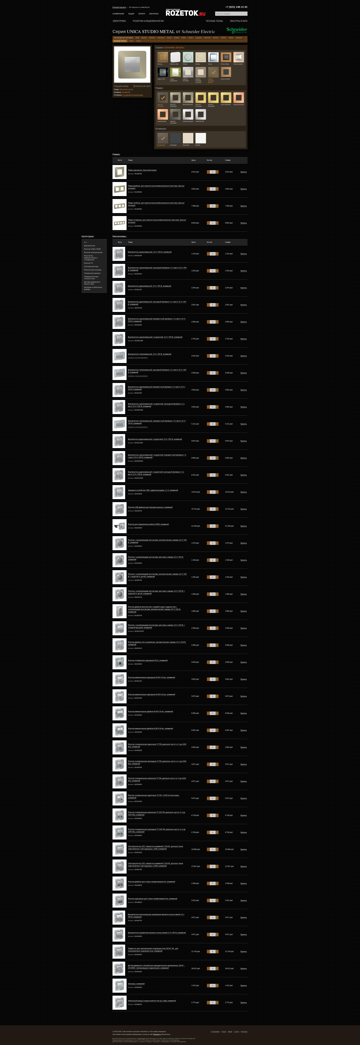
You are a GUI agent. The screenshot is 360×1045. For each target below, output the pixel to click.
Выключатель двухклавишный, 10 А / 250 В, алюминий (149, 286)
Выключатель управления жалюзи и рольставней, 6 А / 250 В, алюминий (157, 933)
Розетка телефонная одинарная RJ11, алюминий (148, 660)
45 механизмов (137, 95)
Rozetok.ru (185, 12)
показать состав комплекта (138, 358)
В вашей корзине (119, 7)
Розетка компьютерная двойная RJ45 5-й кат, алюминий (150, 712)
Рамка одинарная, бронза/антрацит (142, 170)
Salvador (239, 38)
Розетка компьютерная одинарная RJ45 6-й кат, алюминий (151, 694)
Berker (144, 38)
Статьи (236, 1031)
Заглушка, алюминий (136, 984)
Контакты (153, 14)
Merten (215, 38)
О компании (118, 14)
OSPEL (223, 38)
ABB (137, 38)
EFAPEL (152, 38)
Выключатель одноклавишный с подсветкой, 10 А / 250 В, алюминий (155, 337)
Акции (131, 14)
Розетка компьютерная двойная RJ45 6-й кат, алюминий (150, 729)
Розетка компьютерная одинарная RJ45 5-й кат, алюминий (151, 677)
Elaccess (161, 38)
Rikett (231, 38)
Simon (131, 41)
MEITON (207, 38)
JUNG (190, 38)
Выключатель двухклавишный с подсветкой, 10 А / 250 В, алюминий (155, 439)
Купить (244, 172)
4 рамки (126, 95)
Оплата (141, 14)
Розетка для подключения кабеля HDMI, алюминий (148, 524)
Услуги (223, 1031)
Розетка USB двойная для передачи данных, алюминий (150, 507)
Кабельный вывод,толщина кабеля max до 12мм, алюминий (152, 1001)
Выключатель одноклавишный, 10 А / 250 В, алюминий (150, 252)
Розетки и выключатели (148, 21)
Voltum (138, 41)
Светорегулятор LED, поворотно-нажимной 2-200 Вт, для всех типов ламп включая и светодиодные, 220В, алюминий (155, 847)
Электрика (119, 21)
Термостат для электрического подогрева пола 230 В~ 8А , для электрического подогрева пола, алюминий (153, 950)
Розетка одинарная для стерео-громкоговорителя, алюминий (152, 899)
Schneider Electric (120, 41)
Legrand (198, 38)
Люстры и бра (239, 21)
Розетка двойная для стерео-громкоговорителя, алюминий (151, 882)
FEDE (169, 38)
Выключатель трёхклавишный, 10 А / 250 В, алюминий (149, 354)
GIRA (183, 38)
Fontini (176, 38)
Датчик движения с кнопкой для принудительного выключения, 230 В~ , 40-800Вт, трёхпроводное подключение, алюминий (156, 967)
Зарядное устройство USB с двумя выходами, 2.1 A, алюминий (153, 490)
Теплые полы (214, 21)
